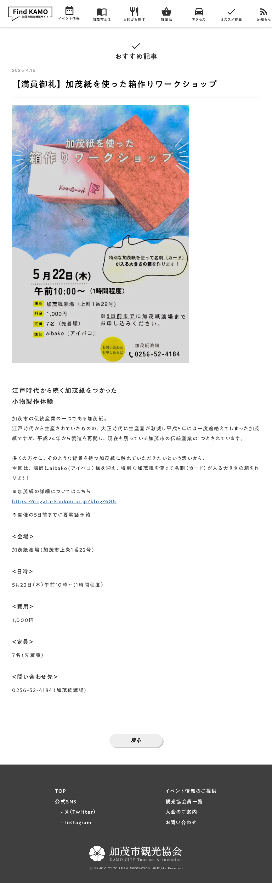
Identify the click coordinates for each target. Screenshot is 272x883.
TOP (60, 791)
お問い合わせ (181, 822)
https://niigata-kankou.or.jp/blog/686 (64, 501)
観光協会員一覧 (184, 802)
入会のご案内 (181, 812)
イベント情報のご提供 (191, 791)
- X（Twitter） (75, 812)
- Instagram (73, 822)
